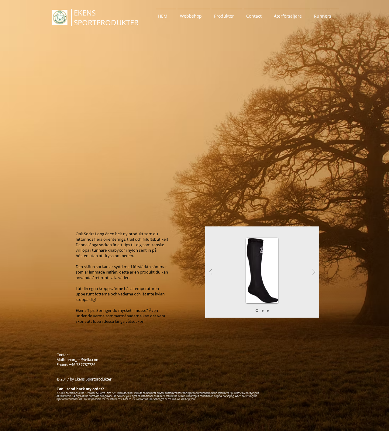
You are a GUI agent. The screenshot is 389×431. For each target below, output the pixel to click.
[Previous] (210, 272)
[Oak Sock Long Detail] (268, 311)
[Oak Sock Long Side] (257, 310)
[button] (227, 13)
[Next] (313, 272)
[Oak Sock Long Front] (262, 311)
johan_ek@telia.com (82, 359)
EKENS (85, 13)
